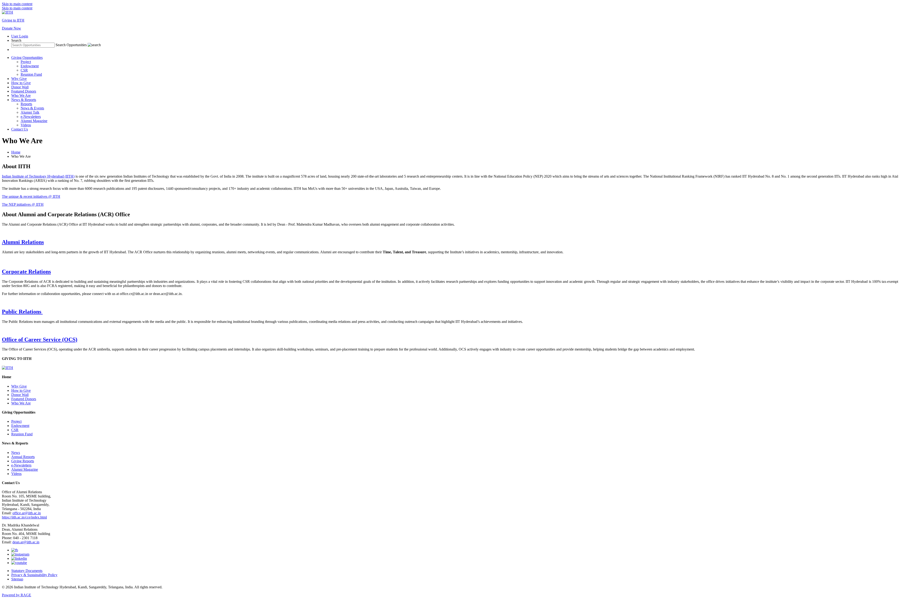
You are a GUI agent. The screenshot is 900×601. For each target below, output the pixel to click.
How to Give (21, 83)
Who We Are (21, 95)
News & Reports (23, 100)
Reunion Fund (31, 74)
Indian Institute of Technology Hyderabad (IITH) (38, 176)
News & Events (32, 108)
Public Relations (22, 312)
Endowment (30, 66)
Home (15, 152)
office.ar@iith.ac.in (26, 513)
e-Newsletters (31, 117)
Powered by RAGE (16, 595)
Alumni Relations (23, 242)
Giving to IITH (13, 20)
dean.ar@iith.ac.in (25, 542)
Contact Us (19, 129)
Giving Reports (22, 461)
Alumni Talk (30, 112)
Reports (26, 104)
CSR (24, 70)
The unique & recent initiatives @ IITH (31, 196)
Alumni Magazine (34, 121)
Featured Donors (23, 91)
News (15, 453)
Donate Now (11, 28)
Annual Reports (23, 457)
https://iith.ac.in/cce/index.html (24, 517)
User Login (19, 36)
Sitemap (17, 579)
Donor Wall (20, 87)
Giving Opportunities (27, 58)
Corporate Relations (26, 272)
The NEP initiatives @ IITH (23, 204)
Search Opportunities (71, 45)
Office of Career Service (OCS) (39, 339)
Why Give (19, 79)
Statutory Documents (26, 571)
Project (26, 62)
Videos (26, 125)
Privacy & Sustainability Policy (34, 575)
